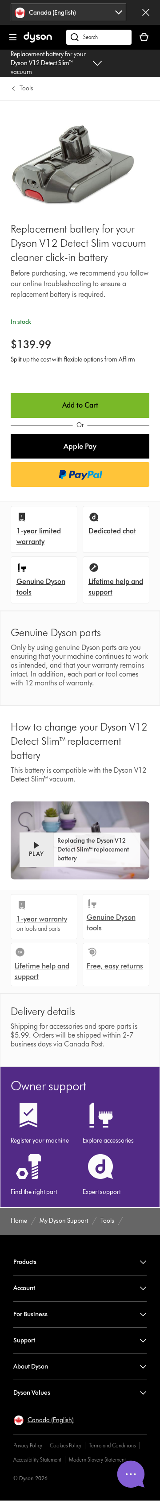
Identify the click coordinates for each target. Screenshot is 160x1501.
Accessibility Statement (37, 1459)
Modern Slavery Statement (97, 1459)
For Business (30, 1314)
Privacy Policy (27, 1445)
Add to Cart (80, 405)
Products (24, 1262)
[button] (80, 446)
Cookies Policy (65, 1445)
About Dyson (30, 1366)
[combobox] (69, 12)
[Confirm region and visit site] (145, 12)
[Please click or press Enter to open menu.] (13, 37)
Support (24, 1340)
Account (24, 1288)
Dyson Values (31, 1392)
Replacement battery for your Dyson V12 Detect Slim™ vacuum (48, 63)
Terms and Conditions (112, 1445)
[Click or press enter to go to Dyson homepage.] (38, 40)
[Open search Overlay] (99, 37)
